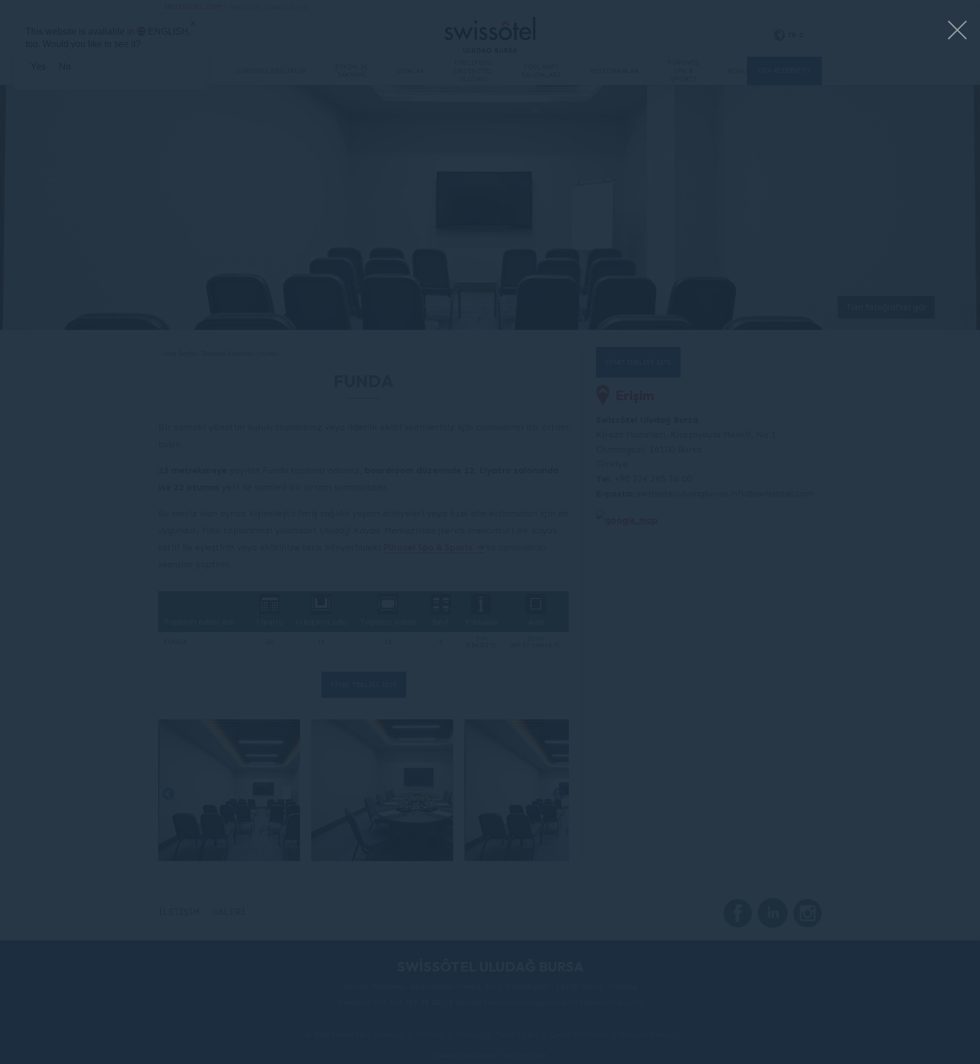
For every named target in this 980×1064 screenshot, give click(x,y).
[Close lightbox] (957, 31)
